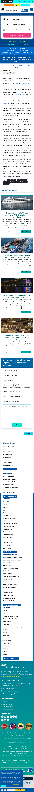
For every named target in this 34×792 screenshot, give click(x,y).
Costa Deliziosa (7, 545)
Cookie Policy (19, 762)
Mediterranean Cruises (10, 587)
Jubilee (5, 512)
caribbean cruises (22, 179)
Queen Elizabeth (8, 502)
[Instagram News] (8, 720)
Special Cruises (9, 469)
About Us (4, 760)
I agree (3, 785)
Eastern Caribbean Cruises (11, 576)
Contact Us (27, 762)
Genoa (5, 610)
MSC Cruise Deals (8, 476)
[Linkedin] (16, 716)
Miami (5, 629)
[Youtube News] (5, 720)
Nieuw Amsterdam (8, 540)
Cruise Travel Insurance (8, 751)
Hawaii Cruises (7, 579)
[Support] (5, 790)
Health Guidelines (24, 749)
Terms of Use (11, 762)
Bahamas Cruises (8, 562)
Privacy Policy (28, 773)
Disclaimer (28, 434)
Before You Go (12, 746)
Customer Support (9, 694)
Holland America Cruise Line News (18, 50)
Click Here (24, 44)
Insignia (5, 515)
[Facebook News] (2, 720)
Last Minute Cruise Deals (10, 487)
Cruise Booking (12, 48)
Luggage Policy (11, 753)
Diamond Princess (8, 526)
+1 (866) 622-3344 (8, 688)
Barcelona (6, 624)
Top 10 (17, 5)
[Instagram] (8, 716)
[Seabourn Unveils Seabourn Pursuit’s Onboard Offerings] (17, 325)
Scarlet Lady (6, 532)
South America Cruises (10, 584)
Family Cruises (7, 454)
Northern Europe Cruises (10, 568)
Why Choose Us (12, 760)
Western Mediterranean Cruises (12, 557)
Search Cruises (16, 35)
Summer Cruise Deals (9, 490)
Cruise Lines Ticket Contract (11, 755)
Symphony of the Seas (9, 518)
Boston (5, 103)
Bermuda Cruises (8, 592)
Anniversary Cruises (9, 446)
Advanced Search (16, 41)
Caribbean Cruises (8, 590)
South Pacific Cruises (9, 601)
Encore (5, 510)
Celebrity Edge (7, 537)
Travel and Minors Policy (11, 749)
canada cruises (11, 179)
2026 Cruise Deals (8, 484)
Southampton (7, 621)
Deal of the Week (9, 5)
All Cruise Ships (9, 552)
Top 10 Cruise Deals (9, 709)
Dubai (5, 613)
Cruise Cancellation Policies (24, 751)
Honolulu (5, 638)
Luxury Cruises (7, 462)
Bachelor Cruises (8, 449)
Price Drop (11, 789)
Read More (25, 231)
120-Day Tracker (20, 789)
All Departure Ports (10, 658)
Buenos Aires (7, 640)
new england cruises (21, 181)
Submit (16, 424)
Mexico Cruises (7, 582)
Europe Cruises (7, 565)
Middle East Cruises (9, 598)
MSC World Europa (8, 521)
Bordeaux (6, 648)
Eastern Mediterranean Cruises (12, 560)
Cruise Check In (21, 746)
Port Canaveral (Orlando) (10, 616)
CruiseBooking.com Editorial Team (17, 65)
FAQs (4, 762)
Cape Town (6, 643)
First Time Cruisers (25, 755)
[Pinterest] (13, 716)
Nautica (5, 507)
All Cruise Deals (9, 496)
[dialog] (7, 1)
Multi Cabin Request (9, 702)
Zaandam (18, 94)
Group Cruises (7, 457)
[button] (17, 19)
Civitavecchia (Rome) (9, 619)
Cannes (5, 651)
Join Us (29, 760)
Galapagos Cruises (8, 595)
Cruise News (22, 48)
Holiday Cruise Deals (9, 482)
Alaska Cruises (7, 573)
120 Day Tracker (7, 704)
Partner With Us (22, 760)
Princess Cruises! (27, 1)
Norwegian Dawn (8, 529)
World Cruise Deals (8, 492)
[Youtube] (5, 716)
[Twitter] (11, 716)
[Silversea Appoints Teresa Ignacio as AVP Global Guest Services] (17, 203)
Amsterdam (6, 646)
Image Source (20, 765)
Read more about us (13, 676)
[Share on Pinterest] (10, 73)
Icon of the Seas (7, 542)
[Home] (2, 790)
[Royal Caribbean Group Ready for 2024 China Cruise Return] (17, 245)
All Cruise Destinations (11, 605)
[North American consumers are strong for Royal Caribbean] (17, 285)
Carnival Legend (8, 534)
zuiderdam (6, 183)
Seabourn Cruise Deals (10, 479)
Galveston (6, 635)
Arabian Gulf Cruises (9, 571)
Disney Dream (7, 548)
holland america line (8, 181)
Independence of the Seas (10, 523)
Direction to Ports (21, 753)
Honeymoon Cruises (9, 460)
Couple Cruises (7, 451)
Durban (5, 654)
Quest (5, 504)
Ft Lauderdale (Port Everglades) (12, 627)
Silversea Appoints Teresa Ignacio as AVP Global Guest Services (17, 215)
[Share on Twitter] (7, 73)
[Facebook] (2, 716)
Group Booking (25, 5)
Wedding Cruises (8, 465)
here (5, 781)
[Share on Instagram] (13, 73)
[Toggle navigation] (31, 9)
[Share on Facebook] (4, 73)
